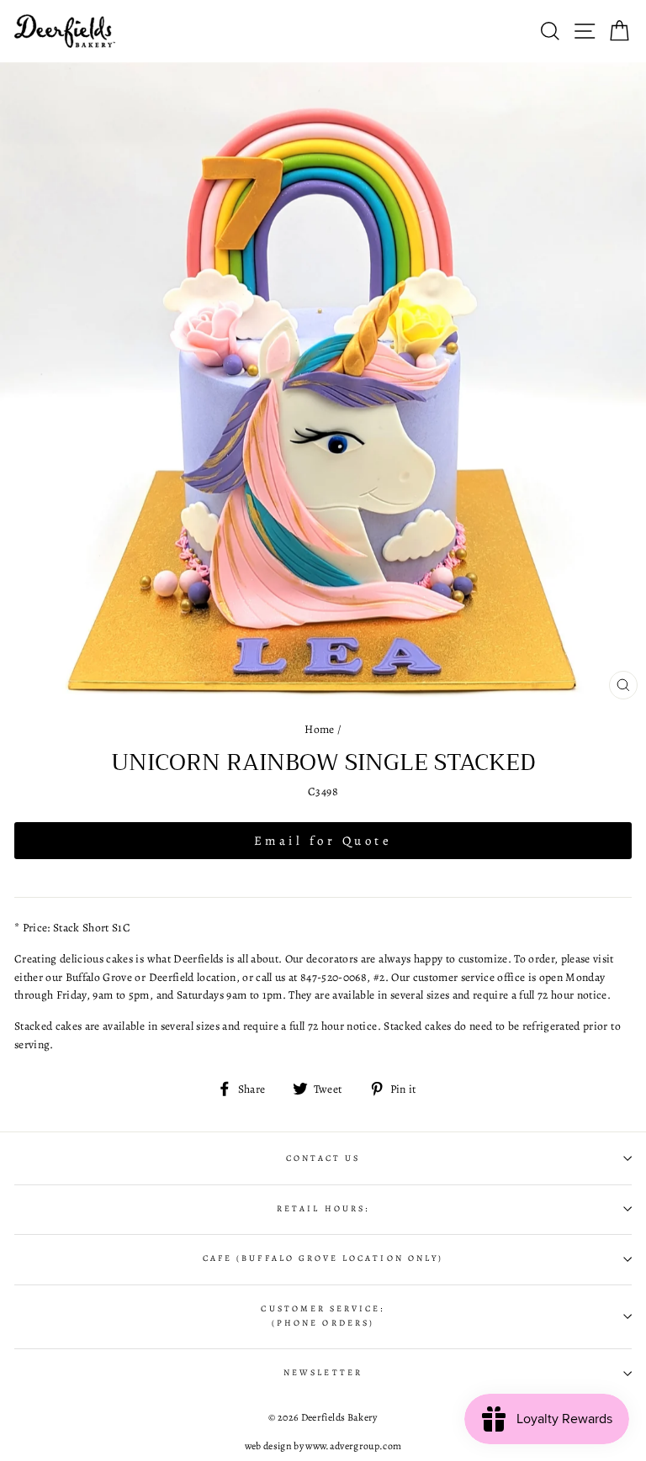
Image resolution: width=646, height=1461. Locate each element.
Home (319, 729)
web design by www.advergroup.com (323, 1446)
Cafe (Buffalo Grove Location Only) (323, 1258)
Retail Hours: (323, 1209)
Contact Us (323, 1158)
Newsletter (323, 1373)
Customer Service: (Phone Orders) (322, 1315)
